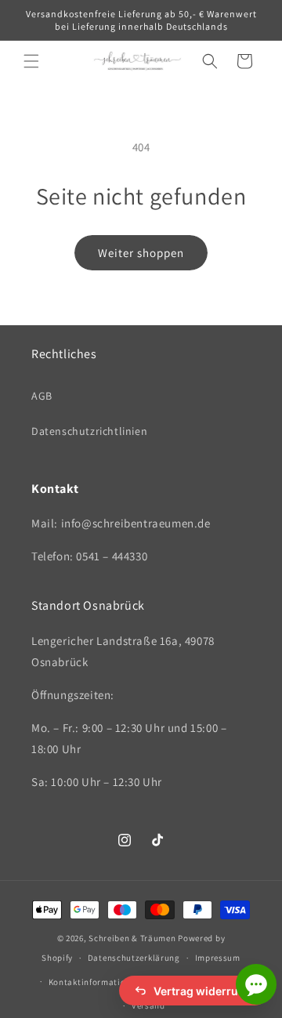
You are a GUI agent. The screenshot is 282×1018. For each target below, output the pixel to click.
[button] (31, 61)
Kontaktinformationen (95, 981)
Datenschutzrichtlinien (89, 431)
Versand (148, 1005)
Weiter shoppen (141, 252)
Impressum (217, 957)
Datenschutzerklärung (134, 957)
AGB (41, 396)
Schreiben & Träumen (133, 938)
